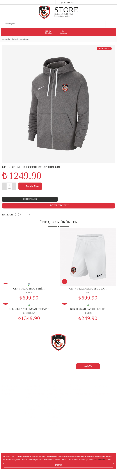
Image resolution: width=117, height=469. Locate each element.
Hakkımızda (9, 385)
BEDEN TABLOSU (30, 199)
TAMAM (58, 465)
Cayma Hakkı (33, 385)
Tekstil (15, 39)
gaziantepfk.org (67, 2)
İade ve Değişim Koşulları (35, 407)
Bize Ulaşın (99, 385)
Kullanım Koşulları (53, 422)
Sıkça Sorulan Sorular (56, 407)
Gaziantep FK (10, 389)
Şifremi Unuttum (80, 393)
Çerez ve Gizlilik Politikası (58, 415)
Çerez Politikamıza (99, 459)
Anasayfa (6, 39)
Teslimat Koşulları (30, 415)
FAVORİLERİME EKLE (59, 205)
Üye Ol (74, 385)
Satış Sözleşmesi (57, 393)
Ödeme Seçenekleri (32, 399)
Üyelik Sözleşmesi (54, 387)
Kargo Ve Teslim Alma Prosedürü (35, 391)
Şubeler (7, 393)
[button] (110, 105)
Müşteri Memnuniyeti (100, 391)
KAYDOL (88, 366)
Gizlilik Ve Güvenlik (54, 399)
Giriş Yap (76, 389)
